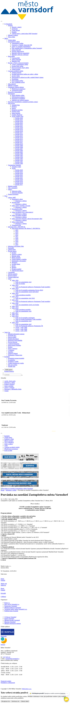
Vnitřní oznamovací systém (16, 363)
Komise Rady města (17, 66)
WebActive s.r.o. (27, 689)
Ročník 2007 (19, 149)
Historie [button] (10, 25)
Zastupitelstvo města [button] (14, 41)
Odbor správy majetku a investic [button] (21, 205)
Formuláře (11, 248)
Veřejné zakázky (13, 274)
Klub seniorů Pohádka (14, 345)
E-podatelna (11, 360)
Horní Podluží (3, 589)
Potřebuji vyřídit (9, 439)
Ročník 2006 (19, 150)
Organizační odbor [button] (17, 209)
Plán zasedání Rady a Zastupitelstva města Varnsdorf (27, 48)
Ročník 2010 (19, 144)
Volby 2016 (15, 314)
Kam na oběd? (12, 337)
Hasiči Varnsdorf (9, 618)
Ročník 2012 (19, 141)
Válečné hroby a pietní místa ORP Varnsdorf (24, 33)
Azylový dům (16, 76)
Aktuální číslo (16, 105)
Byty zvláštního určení (18, 82)
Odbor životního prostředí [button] (19, 215)
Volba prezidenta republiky (23, 295)
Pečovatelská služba (17, 80)
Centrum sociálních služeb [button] (15, 71)
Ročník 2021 (19, 126)
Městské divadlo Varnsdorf (12, 620)
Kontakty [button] (7, 356)
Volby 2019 (15, 306)
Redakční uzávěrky (17, 110)
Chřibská (3, 596)
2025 (16, 230)
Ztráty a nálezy (8, 444)
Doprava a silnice (17, 254)
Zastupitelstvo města (17, 43)
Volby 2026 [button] (15, 280)
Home (2, 490)
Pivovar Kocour (12, 342)
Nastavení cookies (6, 681)
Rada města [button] (11, 56)
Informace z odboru (21, 201)
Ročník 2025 (19, 119)
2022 (16, 235)
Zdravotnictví (12, 84)
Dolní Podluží (3, 579)
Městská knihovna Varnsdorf (12, 607)
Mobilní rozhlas (12, 186)
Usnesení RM (16, 58)
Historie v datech (16, 27)
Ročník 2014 (19, 137)
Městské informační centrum (16, 334)
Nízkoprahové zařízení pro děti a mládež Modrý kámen (27, 77)
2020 (16, 238)
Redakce (14, 106)
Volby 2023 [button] (15, 293)
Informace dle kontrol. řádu (16, 246)
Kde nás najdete (12, 365)
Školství (14, 267)
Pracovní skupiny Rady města (20, 67)
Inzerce (14, 108)
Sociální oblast (16, 264)
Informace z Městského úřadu (12, 389)
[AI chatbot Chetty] (66, 699)
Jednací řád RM (16, 59)
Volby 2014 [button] (15, 316)
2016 (16, 244)
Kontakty (7, 436)
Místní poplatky (16, 257)
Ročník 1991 (19, 162)
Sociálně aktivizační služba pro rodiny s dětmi (25, 74)
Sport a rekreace (12, 348)
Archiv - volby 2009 (21, 327)
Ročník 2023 (19, 123)
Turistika (10, 352)
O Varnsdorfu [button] (8, 24)
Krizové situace (12, 275)
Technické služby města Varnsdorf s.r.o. (15, 609)
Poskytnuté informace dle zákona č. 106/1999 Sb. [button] (26, 228)
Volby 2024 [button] (15, 288)
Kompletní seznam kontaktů (16, 358)
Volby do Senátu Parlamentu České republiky (28, 319)
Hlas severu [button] (11, 103)
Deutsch (11, 371)
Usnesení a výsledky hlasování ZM (22, 45)
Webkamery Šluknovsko (15, 355)
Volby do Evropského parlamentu (25, 317)
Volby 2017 (15, 313)
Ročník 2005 (19, 152)
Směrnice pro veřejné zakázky (20, 100)
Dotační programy (13, 194)
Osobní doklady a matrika (19, 259)
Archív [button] (14, 168)
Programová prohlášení (18, 98)
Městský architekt (13, 85)
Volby (6, 445)
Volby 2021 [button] (15, 300)
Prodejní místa (16, 111)
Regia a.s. (7, 603)
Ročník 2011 (19, 142)
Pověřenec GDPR (13, 361)
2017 (16, 243)
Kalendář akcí (12, 335)
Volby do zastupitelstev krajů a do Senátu (27, 304)
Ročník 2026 (19, 118)
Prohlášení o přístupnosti (8, 682)
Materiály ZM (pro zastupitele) (20, 53)
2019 (16, 240)
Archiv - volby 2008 (21, 329)
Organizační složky (17, 90)
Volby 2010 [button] (15, 322)
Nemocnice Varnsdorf (10, 606)
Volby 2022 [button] (15, 296)
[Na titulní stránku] (27, 19)
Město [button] (6, 38)
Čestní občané (16, 30)
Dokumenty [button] (11, 93)
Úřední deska (12, 249)
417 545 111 (6, 657)
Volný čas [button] (7, 332)
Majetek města (16, 256)
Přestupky (14, 262)
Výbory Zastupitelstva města (20, 64)
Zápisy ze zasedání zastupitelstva (21, 46)
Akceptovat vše (5, 701)
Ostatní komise (16, 69)
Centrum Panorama (13, 343)
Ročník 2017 (19, 132)
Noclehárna (15, 79)
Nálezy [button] (10, 189)
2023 (16, 233)
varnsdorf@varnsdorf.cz (12, 658)
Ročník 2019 (19, 129)
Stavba (14, 266)
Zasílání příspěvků (17, 115)
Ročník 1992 (19, 160)
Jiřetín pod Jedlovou (4, 584)
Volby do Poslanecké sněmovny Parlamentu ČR (29, 326)
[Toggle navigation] (1, 21)
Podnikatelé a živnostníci (19, 261)
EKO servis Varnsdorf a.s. (11, 604)
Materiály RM (16, 61)
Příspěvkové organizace (18, 89)
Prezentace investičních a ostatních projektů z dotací (23, 102)
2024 (16, 231)
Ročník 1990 (19, 163)
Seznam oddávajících (18, 51)
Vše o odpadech (12, 188)
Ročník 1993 (19, 158)
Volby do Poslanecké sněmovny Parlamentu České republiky (32, 287)
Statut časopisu (16, 113)
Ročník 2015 (19, 136)
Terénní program (16, 72)
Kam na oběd (8, 450)
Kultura (10, 347)
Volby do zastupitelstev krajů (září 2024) (27, 292)
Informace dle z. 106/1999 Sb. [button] (16, 227)
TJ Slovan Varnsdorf (10, 617)
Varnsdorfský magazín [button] (14, 165)
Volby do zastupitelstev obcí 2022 (25, 298)
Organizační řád (16, 225)
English (6, 371)
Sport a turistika (8, 386)
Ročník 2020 (19, 128)
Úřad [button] (5, 196)
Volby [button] (9, 279)
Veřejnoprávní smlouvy (18, 97)
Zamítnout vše (15, 701)
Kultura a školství (9, 384)
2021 (16, 236)
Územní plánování (13, 277)
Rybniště (3, 593)
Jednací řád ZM (16, 50)
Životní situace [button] (12, 251)
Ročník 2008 (19, 147)
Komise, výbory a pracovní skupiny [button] (18, 63)
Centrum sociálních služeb (12, 447)
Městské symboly (13, 35)
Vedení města (12, 40)
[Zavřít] (67, 693)
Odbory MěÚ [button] (12, 197)
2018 (16, 241)
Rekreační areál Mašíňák (15, 340)
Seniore (3, 644)
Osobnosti (15, 28)
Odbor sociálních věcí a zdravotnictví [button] (22, 212)
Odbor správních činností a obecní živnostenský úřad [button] (27, 218)
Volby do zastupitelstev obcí (23, 282)
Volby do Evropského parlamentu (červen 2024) (29, 290)
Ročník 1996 (19, 154)
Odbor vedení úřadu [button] (17, 222)
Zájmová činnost (13, 353)
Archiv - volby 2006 (21, 330)
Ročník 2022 (19, 124)
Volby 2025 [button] (15, 285)
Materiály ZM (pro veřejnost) (20, 54)
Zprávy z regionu (9, 387)
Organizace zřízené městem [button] (16, 87)
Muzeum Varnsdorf (9, 622)
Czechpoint (11, 272)
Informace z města (9, 382)
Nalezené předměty (17, 192)
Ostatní (6, 391)
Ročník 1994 (19, 157)
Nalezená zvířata (16, 191)
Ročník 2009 (19, 145)
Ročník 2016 (19, 134)
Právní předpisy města (18, 95)
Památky (14, 32)
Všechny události (62, 431)
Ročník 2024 (19, 121)
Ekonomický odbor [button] (17, 199)
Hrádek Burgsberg (13, 339)
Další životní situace (17, 270)
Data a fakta (11, 37)
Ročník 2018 (19, 131)
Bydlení (14, 253)
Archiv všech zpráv (10, 381)
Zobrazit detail (25, 701)
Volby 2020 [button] (15, 303)
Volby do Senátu (20, 283)
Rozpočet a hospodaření (15, 92)
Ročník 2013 (19, 139)
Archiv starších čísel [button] (17, 116)
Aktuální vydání (16, 166)
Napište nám (11, 366)
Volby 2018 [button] (15, 308)
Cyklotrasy (11, 350)
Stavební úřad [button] (16, 202)
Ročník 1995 (19, 155)
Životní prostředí (16, 269)
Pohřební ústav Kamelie (11, 611)
